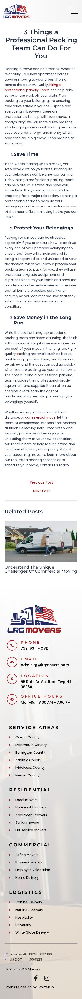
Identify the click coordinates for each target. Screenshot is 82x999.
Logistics (26, 892)
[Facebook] (36, 978)
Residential (30, 790)
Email (29, 659)
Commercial (30, 845)
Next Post (41, 491)
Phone (31, 642)
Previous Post (41, 482)
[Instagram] (46, 978)
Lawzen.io (46, 987)
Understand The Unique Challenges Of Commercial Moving (41, 569)
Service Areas (34, 727)
